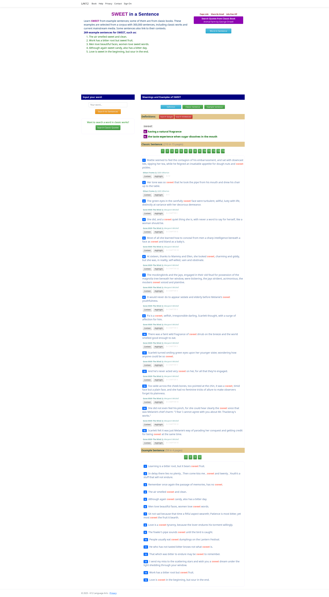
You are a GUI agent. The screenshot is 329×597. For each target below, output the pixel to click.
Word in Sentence (218, 31)
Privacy (108, 3)
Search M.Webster (183, 117)
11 (209, 151)
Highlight (159, 176)
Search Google (166, 117)
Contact (118, 3)
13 (219, 151)
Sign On (128, 3)
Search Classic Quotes (108, 127)
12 (214, 151)
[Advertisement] (164, 76)
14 (223, 151)
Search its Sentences (108, 111)
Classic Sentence (193, 107)
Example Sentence (215, 107)
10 (205, 151)
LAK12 (85, 3)
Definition (171, 107)
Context (147, 176)
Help (101, 3)
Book (94, 3)
